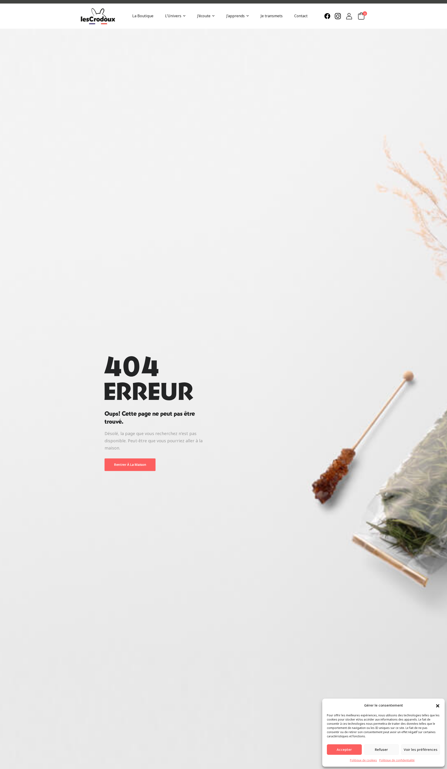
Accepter (344, 749)
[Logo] (97, 16)
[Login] (349, 16)
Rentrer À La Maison (130, 464)
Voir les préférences (420, 749)
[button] (437, 705)
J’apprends (235, 15)
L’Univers (173, 15)
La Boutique (142, 15)
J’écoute (203, 15)
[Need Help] (328, 16)
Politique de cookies (363, 760)
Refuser (381, 749)
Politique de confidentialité (397, 760)
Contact (301, 15)
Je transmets (272, 15)
